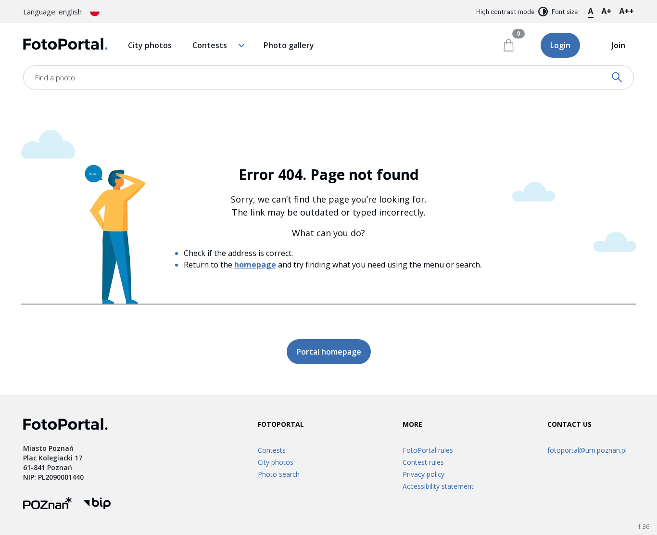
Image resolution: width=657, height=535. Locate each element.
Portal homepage (328, 351)
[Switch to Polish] (95, 11)
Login (560, 45)
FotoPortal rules (428, 450)
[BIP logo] (97, 504)
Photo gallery (289, 45)
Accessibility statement (438, 486)
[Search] (617, 77)
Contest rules (423, 462)
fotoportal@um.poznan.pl (587, 450)
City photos (150, 45)
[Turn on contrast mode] (543, 11)
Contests (209, 45)
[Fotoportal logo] (65, 45)
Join (618, 45)
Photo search (279, 474)
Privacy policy (423, 474)
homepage (255, 264)
